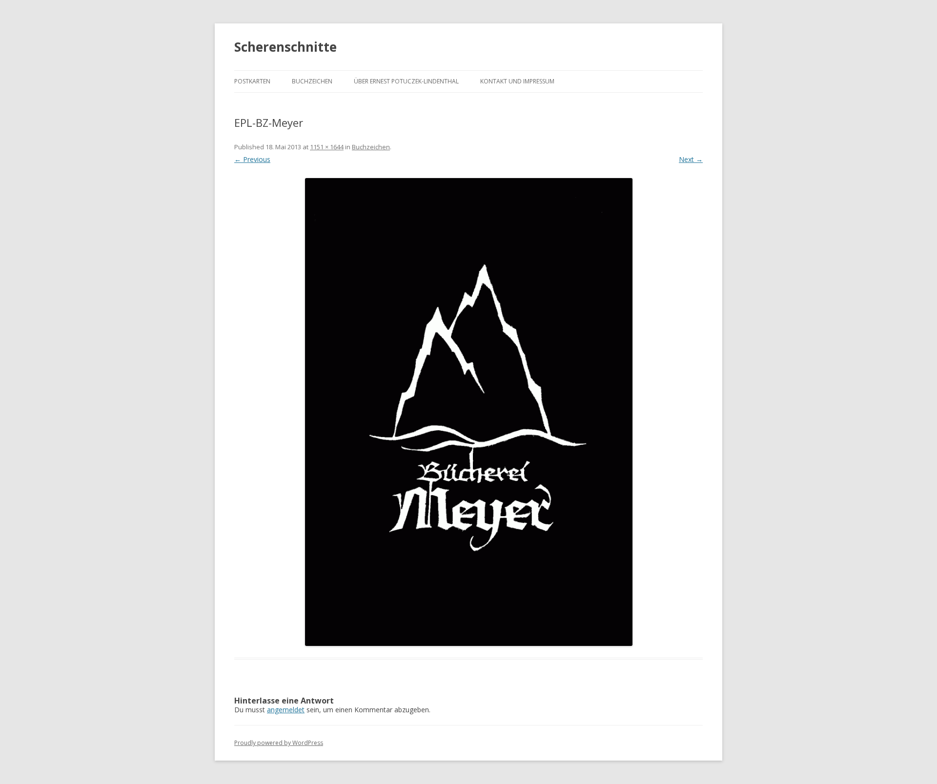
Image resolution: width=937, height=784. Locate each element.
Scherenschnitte (285, 47)
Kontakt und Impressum (517, 81)
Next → (691, 159)
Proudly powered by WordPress (278, 743)
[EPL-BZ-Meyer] (468, 412)
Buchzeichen (312, 81)
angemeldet (286, 709)
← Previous (252, 159)
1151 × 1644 (327, 146)
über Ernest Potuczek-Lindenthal (406, 81)
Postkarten (252, 81)
